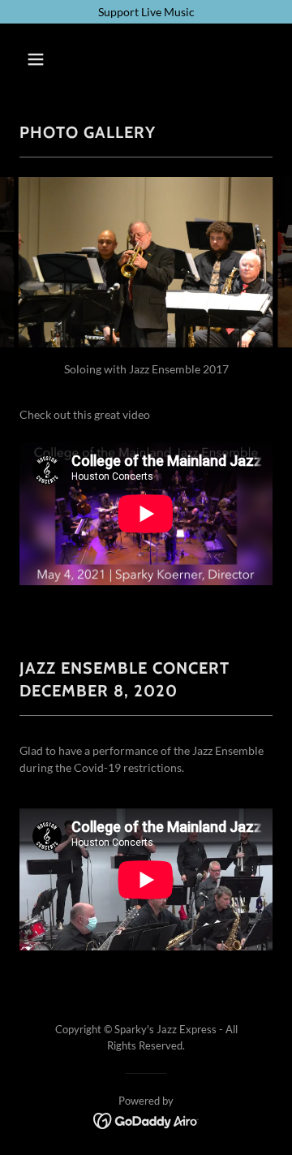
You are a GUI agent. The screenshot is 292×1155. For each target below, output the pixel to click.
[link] (146, 1120)
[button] (48, 59)
